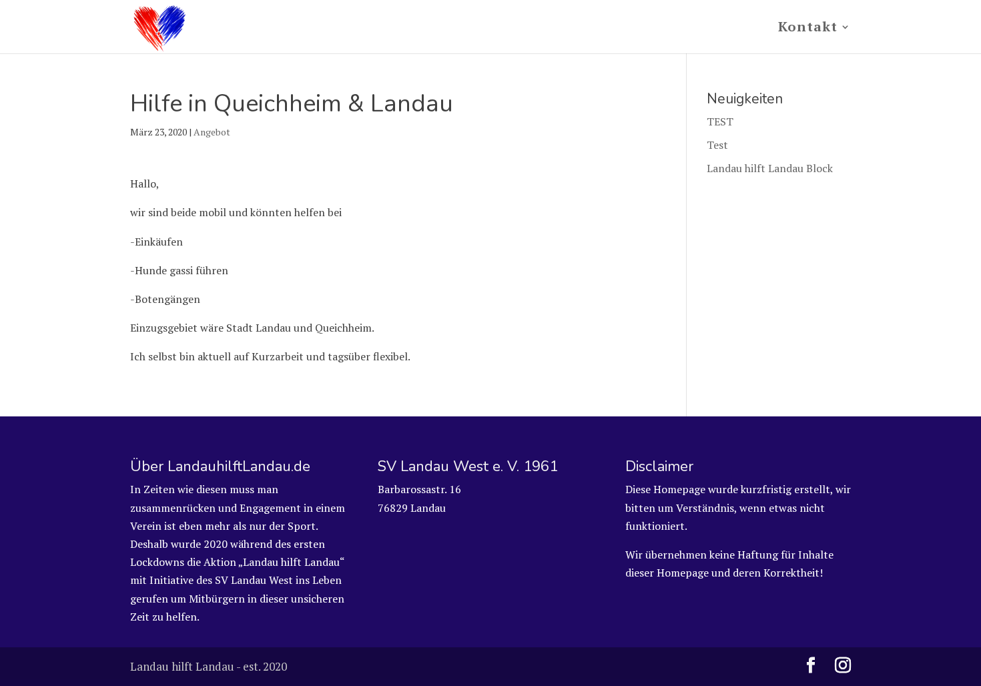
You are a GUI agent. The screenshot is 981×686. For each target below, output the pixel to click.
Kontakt (808, 28)
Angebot (212, 131)
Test (717, 144)
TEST (720, 121)
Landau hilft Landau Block (770, 168)
